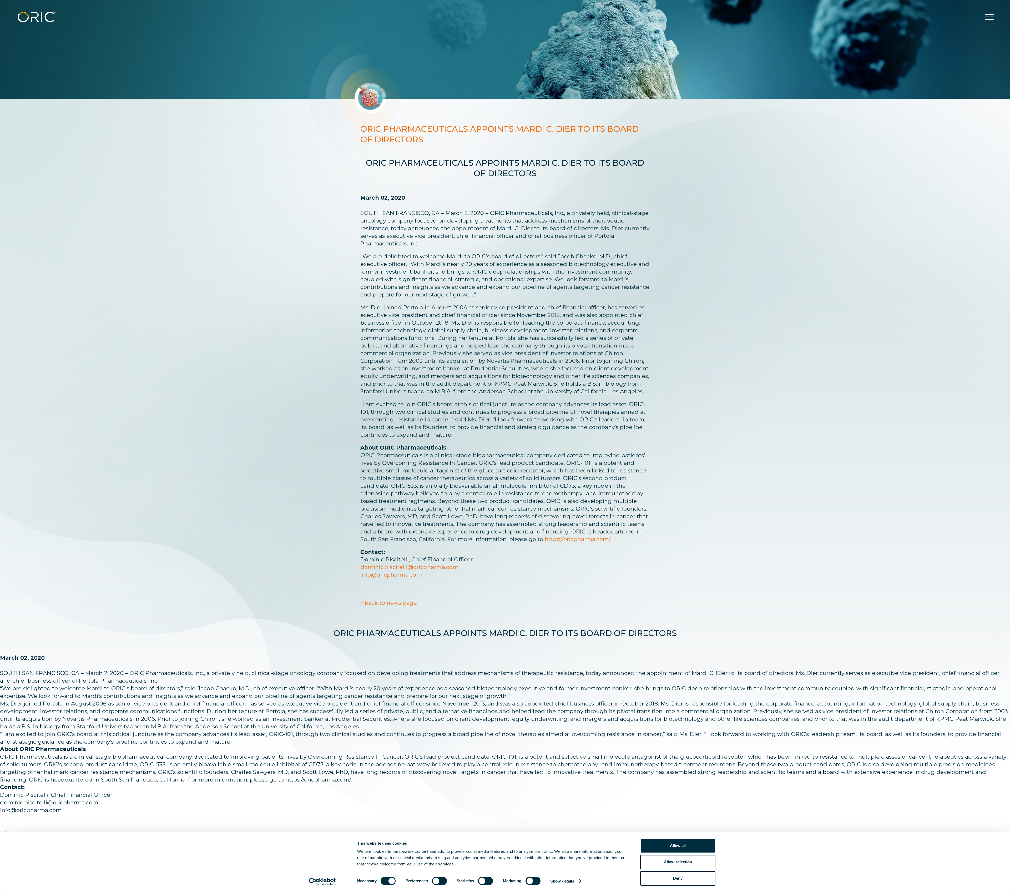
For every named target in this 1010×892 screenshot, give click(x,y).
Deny (678, 878)
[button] (989, 17)
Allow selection (678, 862)
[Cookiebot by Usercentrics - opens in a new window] (322, 882)
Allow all (678, 845)
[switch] (439, 881)
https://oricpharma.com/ (577, 539)
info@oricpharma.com (391, 574)
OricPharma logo (36, 16)
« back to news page (388, 602)
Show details (562, 881)
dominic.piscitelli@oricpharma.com (409, 567)
